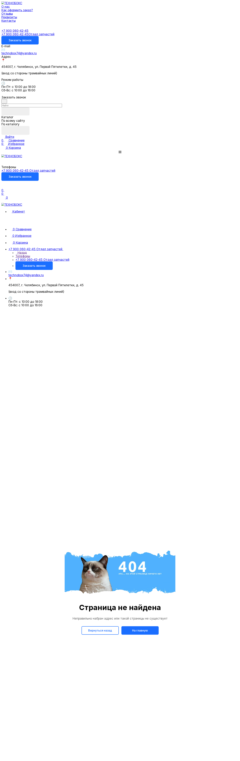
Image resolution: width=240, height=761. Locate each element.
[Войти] (3, 187)
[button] (120, 152)
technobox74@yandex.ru (19, 53)
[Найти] (15, 130)
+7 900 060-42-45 (14, 31)
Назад (22, 252)
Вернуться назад (100, 630)
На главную (140, 630)
